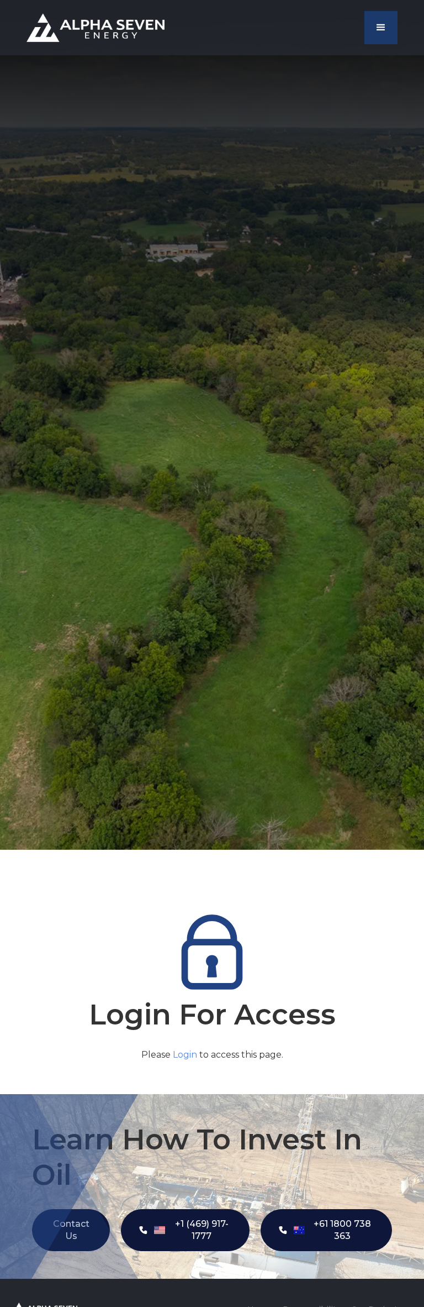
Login (185, 1054)
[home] (95, 27)
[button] (381, 27)
